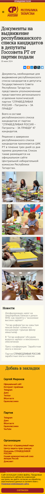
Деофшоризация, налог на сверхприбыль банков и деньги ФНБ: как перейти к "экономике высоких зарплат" (20, 317)
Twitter (7, 395)
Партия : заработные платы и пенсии (22, 355)
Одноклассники (11, 401)
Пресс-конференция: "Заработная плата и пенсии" (22, 347)
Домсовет (8, 461)
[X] (35, 67)
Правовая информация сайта (15, 484)
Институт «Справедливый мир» (19, 445)
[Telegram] (42, 67)
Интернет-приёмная (13, 387)
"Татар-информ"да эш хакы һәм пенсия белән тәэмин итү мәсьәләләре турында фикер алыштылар (21, 329)
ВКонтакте (9, 398)
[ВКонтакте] (24, 67)
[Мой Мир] (31, 67)
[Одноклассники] (28, 67)
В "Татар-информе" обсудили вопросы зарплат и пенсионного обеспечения (21, 339)
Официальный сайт (13, 384)
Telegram (8, 390)
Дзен (6, 393)
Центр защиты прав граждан (18, 448)
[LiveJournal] (38, 67)
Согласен (22, 490)
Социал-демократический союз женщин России (18, 457)
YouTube (7, 429)
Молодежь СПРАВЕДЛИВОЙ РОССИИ (17, 452)
